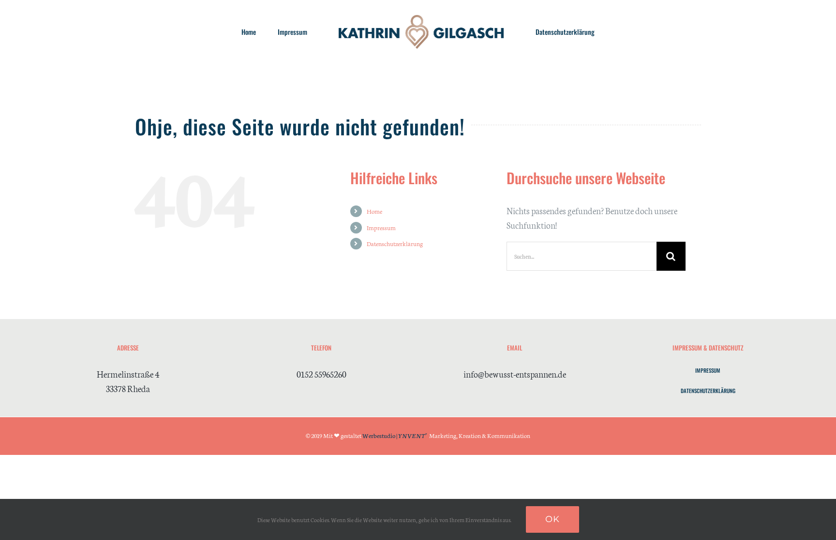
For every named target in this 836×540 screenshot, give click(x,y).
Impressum (381, 227)
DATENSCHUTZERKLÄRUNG (708, 390)
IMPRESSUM (707, 370)
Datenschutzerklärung (395, 243)
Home (374, 211)
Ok (552, 519)
